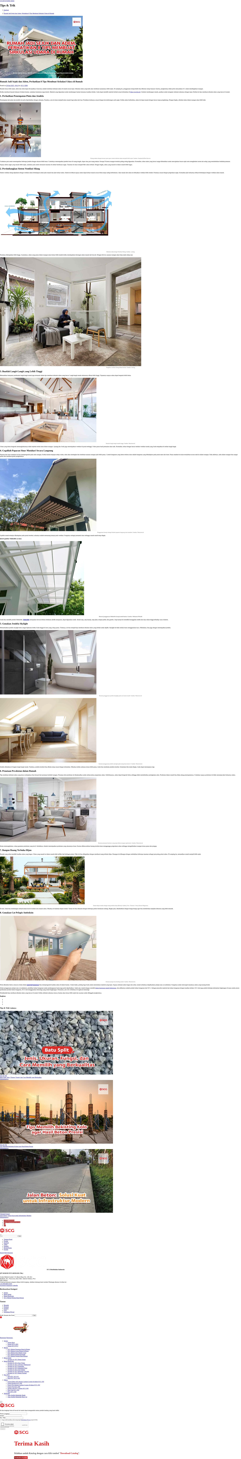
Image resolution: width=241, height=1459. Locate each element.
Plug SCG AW (12, 1392)
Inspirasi (6, 1243)
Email (1, 1415)
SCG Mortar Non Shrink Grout (17, 1353)
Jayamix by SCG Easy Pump (16, 1363)
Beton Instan (7, 1294)
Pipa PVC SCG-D (13, 1376)
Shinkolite (7, 1393)
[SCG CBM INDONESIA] (7, 1232)
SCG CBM (24, 85)
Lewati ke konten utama (7, 1)
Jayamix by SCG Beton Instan (17, 1359)
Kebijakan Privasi (9, 1312)
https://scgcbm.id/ (135, 92)
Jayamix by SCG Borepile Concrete (18, 1371)
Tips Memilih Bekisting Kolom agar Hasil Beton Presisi (16, 1146)
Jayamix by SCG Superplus (16, 1366)
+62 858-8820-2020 (6, 1284)
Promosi (6, 1307)
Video (5, 1244)
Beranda (6, 1305)
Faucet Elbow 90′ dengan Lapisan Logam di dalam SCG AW (26, 1381)
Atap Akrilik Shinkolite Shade (16, 1395)
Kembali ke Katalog (21, 1457)
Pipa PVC (7, 1375)
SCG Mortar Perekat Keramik (16, 1354)
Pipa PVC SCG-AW (14, 1378)
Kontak (6, 1249)
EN (5, 1225)
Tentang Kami (8, 1239)
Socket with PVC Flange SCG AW (18, 1388)
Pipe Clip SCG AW (13, 1390)
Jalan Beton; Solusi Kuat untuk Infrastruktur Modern (15, 1215)
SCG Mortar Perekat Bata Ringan (14, 1298)
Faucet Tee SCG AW (14, 1387)
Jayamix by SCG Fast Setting (16, 1370)
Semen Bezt (11, 1342)
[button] (1, 1234)
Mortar (6, 1348)
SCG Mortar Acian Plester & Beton (18, 1351)
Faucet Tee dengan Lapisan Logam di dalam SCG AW (24, 1385)
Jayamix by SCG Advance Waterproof (19, 1364)
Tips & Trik (3, 1076)
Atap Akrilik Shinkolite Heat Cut (17, 1397)
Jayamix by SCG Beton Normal (17, 1373)
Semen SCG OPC (13, 1344)
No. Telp (2, 1417)
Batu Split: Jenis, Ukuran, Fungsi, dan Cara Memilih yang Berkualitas (21, 1077)
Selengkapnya (4, 1079)
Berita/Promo (8, 1248)
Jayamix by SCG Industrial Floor (17, 1368)
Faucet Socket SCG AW (15, 1383)
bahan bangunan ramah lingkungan (105, 988)
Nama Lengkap (4, 1413)
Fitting (6, 1380)
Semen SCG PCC (13, 1346)
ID (4, 1224)
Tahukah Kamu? (5, 1214)
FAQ (5, 1310)
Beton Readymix (9, 1296)
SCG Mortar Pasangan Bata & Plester (19, 1349)
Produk (6, 1241)
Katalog (6, 1246)
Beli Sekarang (8, 1253)
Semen (6, 1293)
